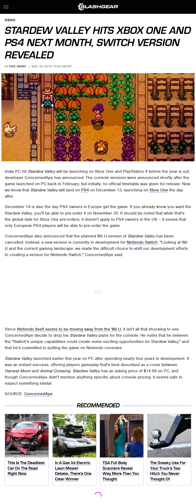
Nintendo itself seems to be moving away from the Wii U (69, 329)
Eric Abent (17, 66)
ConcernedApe (38, 393)
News (10, 20)
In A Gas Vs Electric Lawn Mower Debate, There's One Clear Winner (73, 470)
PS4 (85, 190)
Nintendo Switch (142, 242)
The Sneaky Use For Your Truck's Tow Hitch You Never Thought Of (168, 470)
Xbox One (158, 190)
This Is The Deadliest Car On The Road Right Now (26, 468)
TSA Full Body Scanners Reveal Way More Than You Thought (121, 470)
